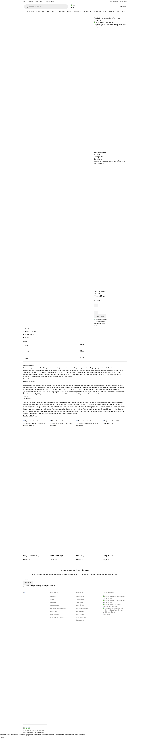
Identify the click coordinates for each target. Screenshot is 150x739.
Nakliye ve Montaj (30, 331)
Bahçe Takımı (80, 611)
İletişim (52, 599)
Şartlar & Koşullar (54, 614)
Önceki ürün (97, 20)
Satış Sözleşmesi (54, 605)
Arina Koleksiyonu (81, 617)
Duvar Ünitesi (80, 605)
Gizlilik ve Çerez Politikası (57, 617)
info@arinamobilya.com (110, 606)
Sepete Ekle (100, 316)
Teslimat (27, 337)
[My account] (117, 6)
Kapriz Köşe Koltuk (100, 152)
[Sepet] (126, 7)
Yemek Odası (80, 599)
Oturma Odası (104, 18)
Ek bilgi (27, 328)
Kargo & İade (53, 611)
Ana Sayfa (97, 18)
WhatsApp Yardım (101, 319)
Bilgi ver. (2, 737)
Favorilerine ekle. (101, 321)
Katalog (41, 1)
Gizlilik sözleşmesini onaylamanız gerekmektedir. (40, 585)
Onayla (9, 737)
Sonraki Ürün (98, 159)
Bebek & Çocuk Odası (82, 608)
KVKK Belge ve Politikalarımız (58, 608)
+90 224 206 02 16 (50, 1)
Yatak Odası (79, 602)
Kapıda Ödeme (29, 334)
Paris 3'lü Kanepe (99, 291)
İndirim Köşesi (80, 620)
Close (25, 421)
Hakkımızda (53, 602)
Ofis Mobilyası (80, 614)
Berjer (111, 18)
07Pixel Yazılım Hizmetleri (36, 732)
